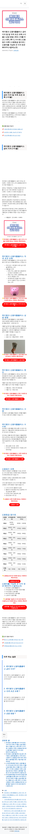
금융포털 (16, 831)
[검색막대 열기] (21, 3)
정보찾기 (4, 827)
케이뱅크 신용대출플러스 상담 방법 (15, 360)
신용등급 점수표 (14, 581)
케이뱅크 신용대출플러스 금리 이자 (14, 792)
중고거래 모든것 (20, 829)
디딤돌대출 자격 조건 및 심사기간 (13, 643)
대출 (5, 790)
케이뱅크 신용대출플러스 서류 (14, 459)
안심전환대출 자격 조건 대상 (12, 135)
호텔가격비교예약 (13, 827)
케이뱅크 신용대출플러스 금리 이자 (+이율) (15, 245)
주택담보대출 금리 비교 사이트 (13, 646)
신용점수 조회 (15, 504)
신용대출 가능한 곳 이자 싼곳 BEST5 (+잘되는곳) (14, 607)
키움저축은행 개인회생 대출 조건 (13, 129)
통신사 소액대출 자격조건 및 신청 (13, 639)
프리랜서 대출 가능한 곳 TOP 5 (13, 132)
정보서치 (22, 827)
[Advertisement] (14, 68)
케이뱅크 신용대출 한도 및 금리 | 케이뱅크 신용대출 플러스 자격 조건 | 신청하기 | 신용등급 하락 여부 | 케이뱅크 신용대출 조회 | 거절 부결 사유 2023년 (16, 757)
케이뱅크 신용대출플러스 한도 (14, 399)
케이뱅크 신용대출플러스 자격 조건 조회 (14, 304)
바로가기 (11, 829)
